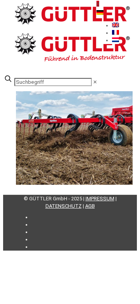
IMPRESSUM (100, 198)
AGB (90, 206)
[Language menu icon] (99, 13)
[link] (95, 82)
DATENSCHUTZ (64, 206)
